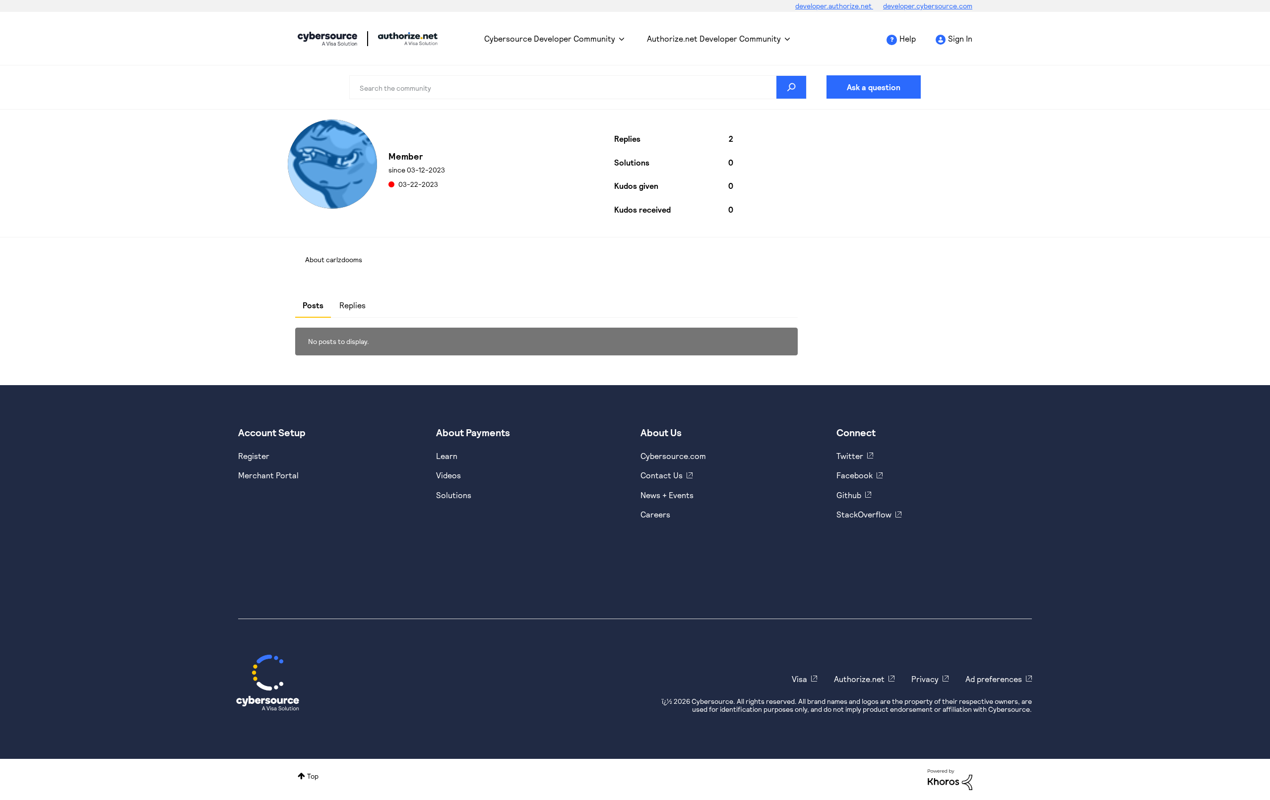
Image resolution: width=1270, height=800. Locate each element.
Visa (799, 679)
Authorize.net (859, 679)
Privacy (925, 679)
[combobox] (578, 87)
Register (253, 455)
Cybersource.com (673, 455)
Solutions (453, 495)
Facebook (854, 475)
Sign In (960, 38)
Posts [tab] (313, 305)
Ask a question (873, 87)
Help (907, 38)
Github (848, 495)
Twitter (849, 455)
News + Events (667, 495)
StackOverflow (863, 514)
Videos (448, 475)
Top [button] (312, 776)
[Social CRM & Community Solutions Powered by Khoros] (950, 779)
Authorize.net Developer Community (714, 38)
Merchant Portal (268, 475)
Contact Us (661, 475)
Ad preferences (993, 679)
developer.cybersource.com (927, 5)
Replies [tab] (352, 305)
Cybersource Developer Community (327, 38)
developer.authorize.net (834, 5)
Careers (655, 514)
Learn (446, 455)
